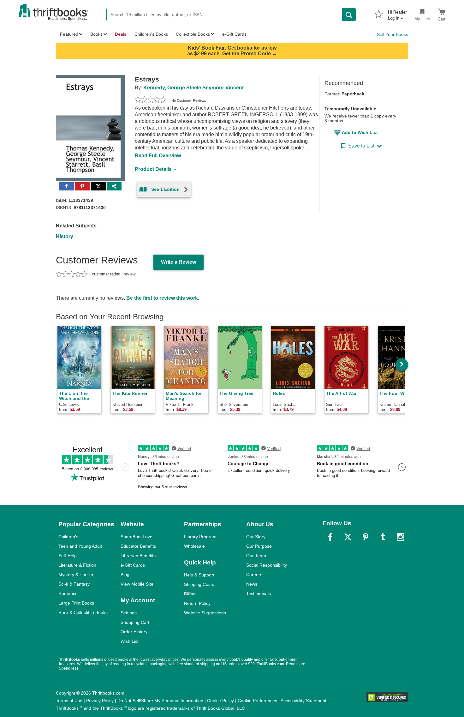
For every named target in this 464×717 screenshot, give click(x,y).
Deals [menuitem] (120, 34)
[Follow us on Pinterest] (365, 537)
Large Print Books (76, 603)
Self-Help (67, 555)
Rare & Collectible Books (83, 612)
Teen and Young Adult (80, 546)
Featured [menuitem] (69, 34)
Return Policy (197, 603)
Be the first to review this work (162, 298)
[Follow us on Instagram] (400, 537)
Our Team (256, 555)
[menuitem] (397, 13)
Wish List (130, 641)
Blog (125, 574)
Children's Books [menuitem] (151, 34)
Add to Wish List (360, 132)
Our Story (255, 536)
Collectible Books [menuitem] (193, 34)
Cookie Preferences (257, 700)
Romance (68, 593)
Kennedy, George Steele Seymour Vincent (193, 87)
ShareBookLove (136, 536)
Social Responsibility (266, 565)
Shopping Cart (135, 622)
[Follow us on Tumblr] (382, 537)
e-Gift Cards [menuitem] (234, 34)
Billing (190, 593)
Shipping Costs (199, 584)
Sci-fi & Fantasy (74, 584)
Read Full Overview (158, 155)
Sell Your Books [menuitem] (392, 34)
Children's (68, 536)
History (64, 236)
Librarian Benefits (138, 555)
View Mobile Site (137, 584)
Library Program (200, 536)
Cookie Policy (220, 700)
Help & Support (199, 574)
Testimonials (258, 593)
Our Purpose (259, 546)
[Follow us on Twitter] (347, 537)
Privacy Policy (100, 700)
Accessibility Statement (303, 700)
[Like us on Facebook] (330, 537)
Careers (254, 574)
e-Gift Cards (133, 565)
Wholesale (194, 546)
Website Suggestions (205, 612)
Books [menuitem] (96, 34)
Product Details (153, 169)
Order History (134, 631)
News (251, 584)
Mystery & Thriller (75, 574)
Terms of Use (69, 700)
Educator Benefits (138, 546)
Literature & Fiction (77, 565)
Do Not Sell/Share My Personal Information (160, 700)
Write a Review (178, 262)
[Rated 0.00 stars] (150, 100)
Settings (129, 612)
